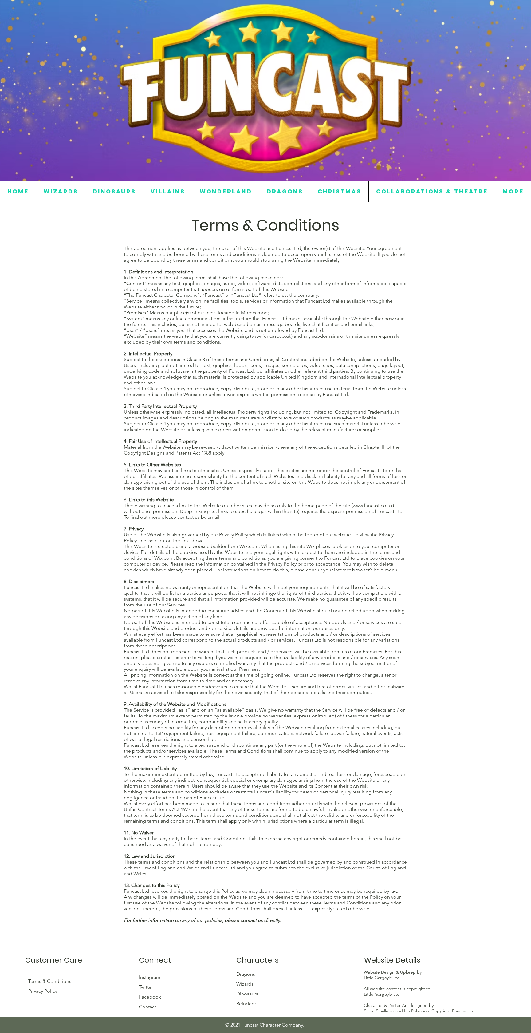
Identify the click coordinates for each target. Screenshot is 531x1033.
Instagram (150, 977)
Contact (147, 1007)
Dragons (245, 974)
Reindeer (246, 1004)
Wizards (245, 984)
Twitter (146, 987)
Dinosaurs (247, 994)
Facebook (150, 997)
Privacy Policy (42, 991)
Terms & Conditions (49, 981)
